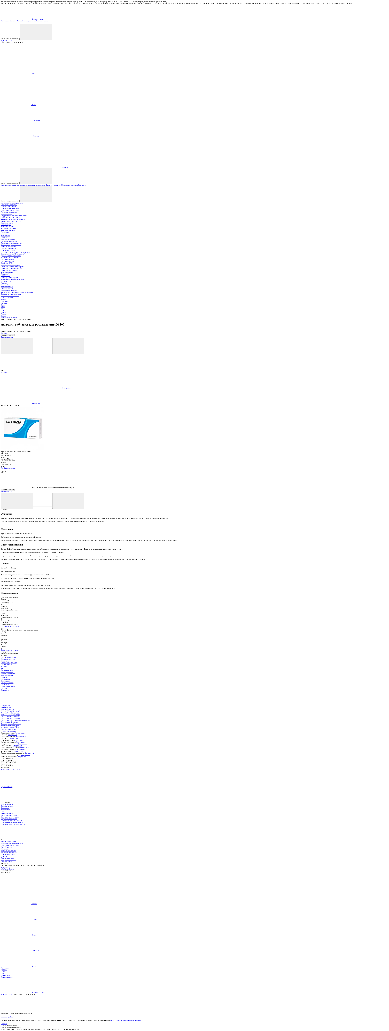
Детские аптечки (6, 707)
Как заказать (5, 21)
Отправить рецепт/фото (9, 205)
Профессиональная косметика (11, 243)
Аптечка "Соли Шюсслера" (10, 257)
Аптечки (42, 185)
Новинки (4, 856)
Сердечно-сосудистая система (11, 294)
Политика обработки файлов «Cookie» (14, 824)
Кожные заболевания (8, 674)
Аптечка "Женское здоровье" (11, 726)
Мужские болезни (7, 288)
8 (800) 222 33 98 (6, 40)
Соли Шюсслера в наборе (10, 716)
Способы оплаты (7, 806)
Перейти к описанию (8, 468)
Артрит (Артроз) (6, 281)
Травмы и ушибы (7, 298)
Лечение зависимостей (9, 290)
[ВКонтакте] (5, 405)
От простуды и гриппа (8, 657)
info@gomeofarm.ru (7, 869)
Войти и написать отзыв (9, 650)
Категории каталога (8, 230)
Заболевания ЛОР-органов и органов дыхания (17, 292)
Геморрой (4, 283)
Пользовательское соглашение (11, 820)
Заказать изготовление (8, 185)
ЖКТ (2, 668)
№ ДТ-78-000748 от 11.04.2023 (11, 769)
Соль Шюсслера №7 (8, 261)
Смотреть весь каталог (8, 206)
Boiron (3, 305)
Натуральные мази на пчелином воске (14, 216)
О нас (24, 21)
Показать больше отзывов (10, 626)
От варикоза (5, 684)
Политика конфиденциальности (12, 822)
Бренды (3, 299)
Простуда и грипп (7, 672)
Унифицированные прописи (11, 221)
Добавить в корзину (8, 335)
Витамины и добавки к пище (11, 245)
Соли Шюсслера (6, 214)
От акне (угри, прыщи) (9, 663)
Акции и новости (42, 21)
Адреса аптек (31, 21)
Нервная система (7, 670)
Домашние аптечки (7, 709)
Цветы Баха (5, 237)
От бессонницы (6, 664)
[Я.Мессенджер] (2, 405)
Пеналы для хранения (8, 731)
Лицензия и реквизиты (9, 819)
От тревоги (5, 690)
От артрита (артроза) (8, 659)
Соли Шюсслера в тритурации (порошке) (15, 720)
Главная (3, 314)
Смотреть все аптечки (8, 729)
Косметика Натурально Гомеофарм (13, 219)
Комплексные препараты (9, 318)
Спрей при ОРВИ (7, 263)
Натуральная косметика (69, 185)
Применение (5, 276)
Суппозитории (6, 225)
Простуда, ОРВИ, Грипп (9, 277)
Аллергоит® (5, 274)
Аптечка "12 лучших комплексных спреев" (16, 252)
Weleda (3, 312)
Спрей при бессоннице (9, 270)
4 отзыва (4, 333)
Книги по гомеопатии (53, 185)
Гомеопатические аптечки (10, 210)
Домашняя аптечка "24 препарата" (13, 254)
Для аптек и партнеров (9, 815)
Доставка (13, 21)
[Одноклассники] (7, 405)
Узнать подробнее (7, 1017)
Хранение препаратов (8, 228)
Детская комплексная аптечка (11, 256)
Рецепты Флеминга (7, 226)
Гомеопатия (82, 185)
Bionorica (4, 303)
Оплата (19, 21)
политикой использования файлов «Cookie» (125, 1020)
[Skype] (16, 405)
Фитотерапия (5, 236)
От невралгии (5, 688)
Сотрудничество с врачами (10, 817)
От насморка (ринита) (8, 686)
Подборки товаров (7, 858)
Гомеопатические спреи (9, 212)
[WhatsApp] (13, 405)
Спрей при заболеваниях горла (11, 268)
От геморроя (5, 681)
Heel (2, 308)
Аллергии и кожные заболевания (12, 279)
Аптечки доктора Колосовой (11, 724)
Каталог (3, 316)
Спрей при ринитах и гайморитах (12, 267)
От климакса (5, 679)
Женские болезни (7, 287)
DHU (2, 310)
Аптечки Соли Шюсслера (10, 713)
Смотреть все (20, 733)
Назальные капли (7, 223)
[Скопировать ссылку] (19, 405)
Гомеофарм (5, 301)
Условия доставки (7, 804)
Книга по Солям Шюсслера (10, 715)
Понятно (4, 1024)
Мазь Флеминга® (7, 272)
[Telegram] (10, 405)
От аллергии (5, 661)
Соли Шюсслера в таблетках (11, 718)
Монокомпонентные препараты (28, 185)
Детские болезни (6, 285)
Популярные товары (8, 250)
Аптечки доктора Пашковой (10, 727)
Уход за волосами (7, 675)
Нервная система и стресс (10, 296)
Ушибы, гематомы (7, 683)
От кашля (4, 677)
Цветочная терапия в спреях (10, 217)
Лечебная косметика (8, 239)
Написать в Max (6, 862)
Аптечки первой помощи (9, 722)
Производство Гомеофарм (10, 208)
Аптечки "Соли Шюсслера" (10, 711)
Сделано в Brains (6, 787)
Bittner (3, 307)
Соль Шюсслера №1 (8, 259)
